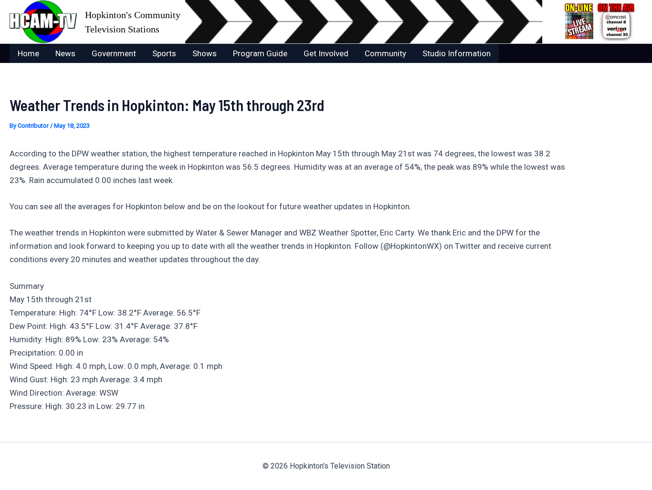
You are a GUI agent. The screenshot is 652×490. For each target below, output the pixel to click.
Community (385, 53)
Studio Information (456, 53)
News (65, 53)
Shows (204, 53)
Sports (164, 53)
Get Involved (326, 53)
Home (28, 53)
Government (114, 53)
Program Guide (260, 53)
